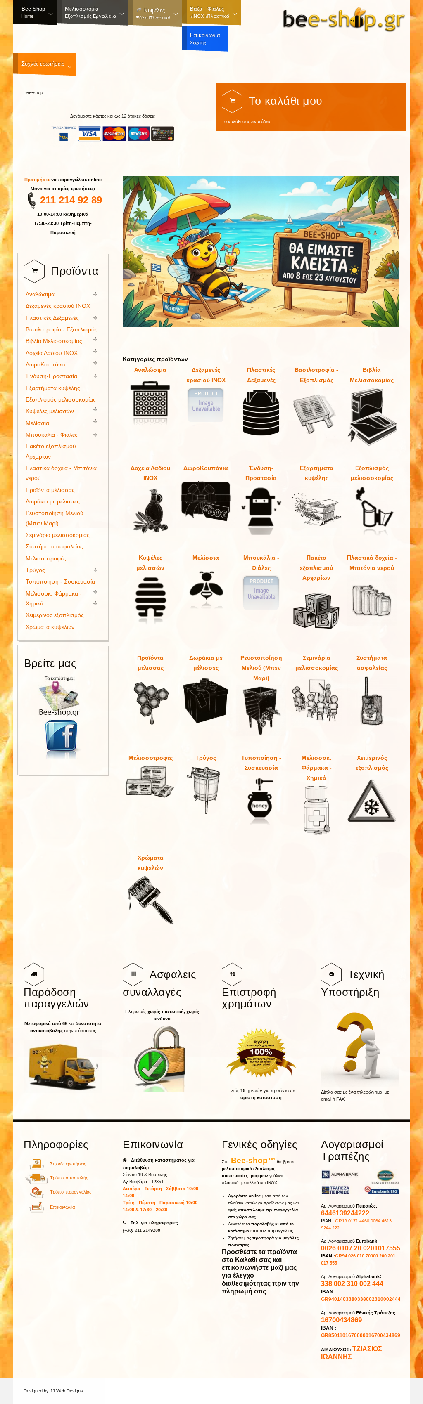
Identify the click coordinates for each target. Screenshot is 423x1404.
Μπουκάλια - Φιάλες (261, 562)
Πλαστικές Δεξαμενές (261, 374)
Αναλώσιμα (150, 369)
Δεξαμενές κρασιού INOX (206, 374)
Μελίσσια (205, 557)
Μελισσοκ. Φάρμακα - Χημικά (317, 767)
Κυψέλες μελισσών (150, 562)
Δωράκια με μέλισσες (206, 663)
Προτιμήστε (37, 179)
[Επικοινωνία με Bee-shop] (36, 1210)
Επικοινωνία (62, 1207)
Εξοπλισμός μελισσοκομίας (372, 473)
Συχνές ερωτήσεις (68, 1163)
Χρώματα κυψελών (151, 862)
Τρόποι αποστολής (69, 1177)
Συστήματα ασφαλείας (371, 663)
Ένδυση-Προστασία (261, 473)
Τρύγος (205, 757)
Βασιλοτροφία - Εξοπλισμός (316, 374)
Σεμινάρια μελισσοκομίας (316, 663)
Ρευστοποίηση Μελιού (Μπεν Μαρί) (261, 668)
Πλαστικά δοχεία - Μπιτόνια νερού (372, 562)
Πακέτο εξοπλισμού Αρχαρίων (316, 567)
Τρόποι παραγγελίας (70, 1191)
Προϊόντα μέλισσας (150, 663)
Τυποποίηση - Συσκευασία (261, 762)
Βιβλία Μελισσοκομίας (372, 374)
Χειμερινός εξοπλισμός (372, 762)
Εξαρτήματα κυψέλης (316, 473)
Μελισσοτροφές (150, 757)
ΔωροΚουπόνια (205, 468)
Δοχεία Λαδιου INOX (150, 473)
